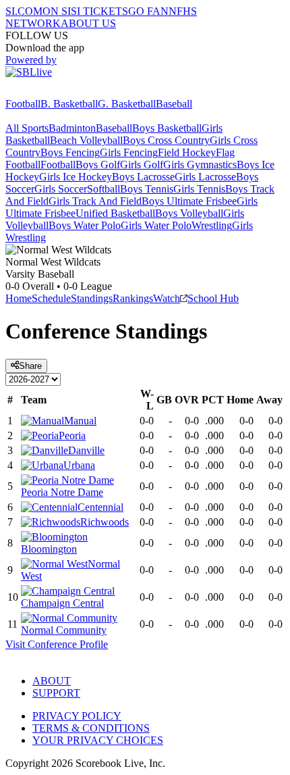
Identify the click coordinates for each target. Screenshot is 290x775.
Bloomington (49, 549)
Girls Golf (141, 164)
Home (18, 298)
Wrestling (212, 225)
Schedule (51, 298)
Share (30, 366)
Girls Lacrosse (205, 176)
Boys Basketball (167, 128)
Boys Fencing (70, 152)
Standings (92, 298)
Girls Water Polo (156, 225)
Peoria (72, 435)
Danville (86, 450)
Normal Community (64, 630)
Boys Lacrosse (143, 176)
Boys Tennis (146, 189)
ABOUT (51, 680)
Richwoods (104, 522)
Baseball (174, 103)
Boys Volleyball (189, 213)
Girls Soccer (60, 189)
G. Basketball (127, 103)
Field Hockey (187, 152)
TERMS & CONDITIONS (91, 728)
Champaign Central (62, 603)
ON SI (56, 11)
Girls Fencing (129, 152)
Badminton (72, 128)
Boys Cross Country (166, 140)
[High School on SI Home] (57, 91)
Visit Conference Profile (56, 644)
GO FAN (148, 11)
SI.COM (23, 11)
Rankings (133, 298)
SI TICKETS (99, 11)
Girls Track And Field (95, 201)
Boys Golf (98, 164)
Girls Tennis (199, 189)
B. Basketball (69, 103)
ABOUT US (88, 23)
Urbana (79, 465)
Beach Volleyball (86, 140)
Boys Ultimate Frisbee (189, 201)
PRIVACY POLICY (76, 716)
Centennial (100, 507)
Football (22, 103)
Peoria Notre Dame (62, 492)
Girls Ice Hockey (75, 176)
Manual (80, 420)
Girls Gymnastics (200, 164)
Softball (103, 189)
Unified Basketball (115, 213)
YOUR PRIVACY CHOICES (97, 740)
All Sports (27, 128)
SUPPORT (56, 693)
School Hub (213, 298)
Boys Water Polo (85, 225)
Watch (166, 298)
